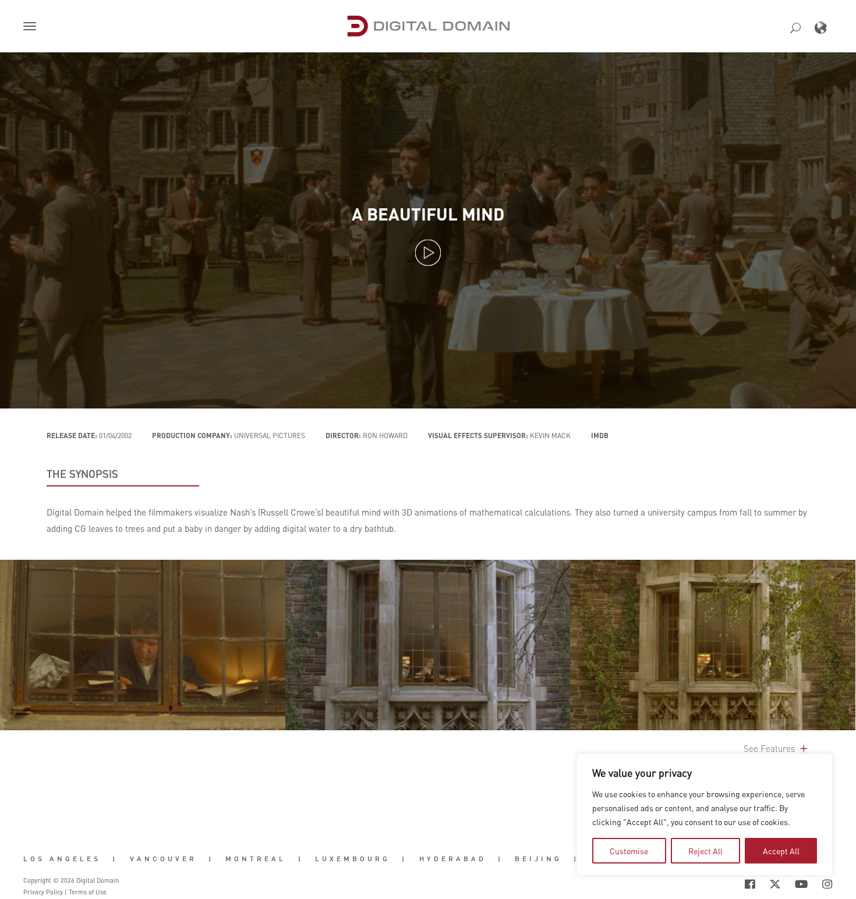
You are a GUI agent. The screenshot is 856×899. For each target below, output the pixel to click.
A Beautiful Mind (428, 213)
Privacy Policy (43, 892)
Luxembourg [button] (352, 859)
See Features (770, 748)
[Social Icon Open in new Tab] (712, 883)
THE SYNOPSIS (82, 473)
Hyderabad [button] (452, 859)
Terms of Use (88, 892)
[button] (32, 27)
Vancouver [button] (163, 859)
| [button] (115, 859)
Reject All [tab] (705, 850)
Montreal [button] (255, 859)
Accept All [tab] (781, 850)
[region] (704, 815)
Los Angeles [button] (62, 859)
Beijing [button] (538, 859)
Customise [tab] (629, 850)
